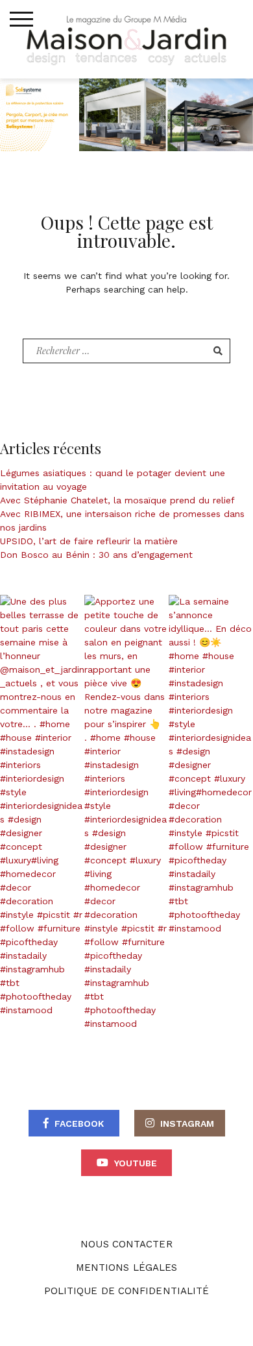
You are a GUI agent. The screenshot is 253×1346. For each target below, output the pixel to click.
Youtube (135, 1163)
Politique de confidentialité (127, 1291)
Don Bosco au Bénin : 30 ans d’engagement (96, 554)
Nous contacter (126, 1244)
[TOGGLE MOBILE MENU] (21, 19)
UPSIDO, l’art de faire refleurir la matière (89, 541)
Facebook (79, 1123)
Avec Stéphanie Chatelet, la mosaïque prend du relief (117, 500)
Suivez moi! (49, 806)
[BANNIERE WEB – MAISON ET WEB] (126, 113)
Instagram (187, 1123)
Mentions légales (127, 1267)
